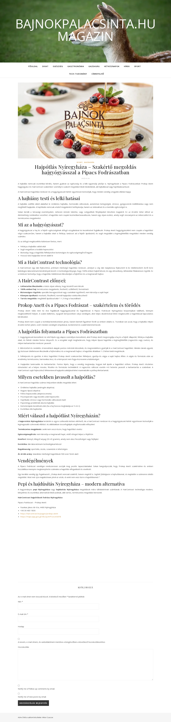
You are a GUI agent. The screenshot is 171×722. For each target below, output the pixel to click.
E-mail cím (23, 614)
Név (20, 601)
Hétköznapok (111, 66)
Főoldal (33, 66)
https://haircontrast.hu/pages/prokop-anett (39, 513)
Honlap (21, 626)
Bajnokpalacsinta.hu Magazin (85, 29)
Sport (137, 66)
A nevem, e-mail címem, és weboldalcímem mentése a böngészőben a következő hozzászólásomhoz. (61, 642)
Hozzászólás (23, 647)
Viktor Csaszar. (47, 717)
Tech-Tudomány (78, 74)
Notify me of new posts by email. (32, 696)
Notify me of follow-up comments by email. (36, 688)
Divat (45, 66)
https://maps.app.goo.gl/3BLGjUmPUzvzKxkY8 (40, 516)
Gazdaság (94, 66)
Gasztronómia (75, 66)
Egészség (58, 66)
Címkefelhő (98, 74)
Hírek (127, 66)
